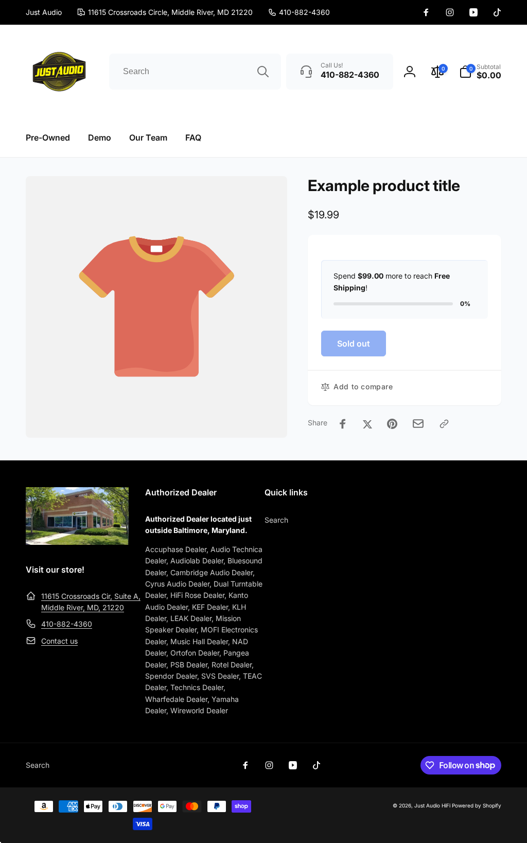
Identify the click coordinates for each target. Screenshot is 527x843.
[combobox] (195, 72)
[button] (480, 71)
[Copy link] (444, 424)
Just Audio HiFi (432, 805)
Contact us (59, 640)
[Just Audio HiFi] (77, 542)
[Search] (263, 71)
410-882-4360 (66, 624)
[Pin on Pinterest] (392, 424)
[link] (299, 12)
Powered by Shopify (476, 805)
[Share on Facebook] (343, 424)
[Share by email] (418, 423)
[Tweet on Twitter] (367, 424)
